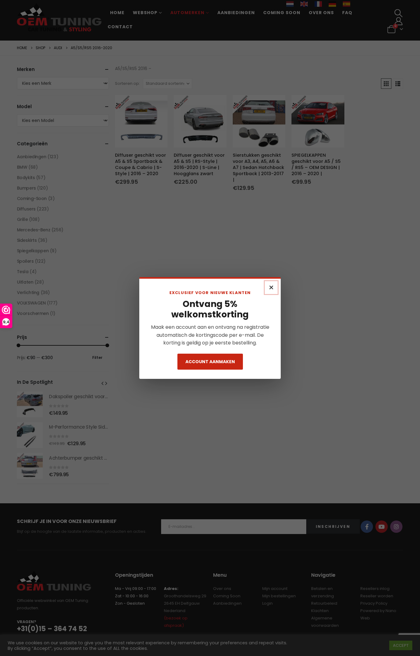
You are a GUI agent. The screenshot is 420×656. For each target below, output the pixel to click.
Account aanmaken (210, 362)
